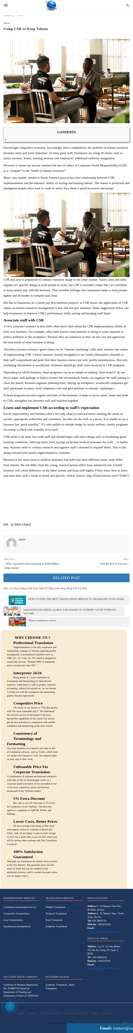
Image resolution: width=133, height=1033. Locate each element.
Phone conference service (42, 620)
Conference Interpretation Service (20, 907)
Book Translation (54, 920)
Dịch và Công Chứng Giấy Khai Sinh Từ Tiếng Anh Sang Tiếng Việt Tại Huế (45, 588)
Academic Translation (56, 926)
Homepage (8, 16)
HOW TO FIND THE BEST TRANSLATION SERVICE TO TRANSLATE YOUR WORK (76, 599)
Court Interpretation (13, 920)
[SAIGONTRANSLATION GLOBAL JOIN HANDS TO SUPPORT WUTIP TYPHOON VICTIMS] (12, 611)
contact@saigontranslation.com (102, 931)
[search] (128, 5)
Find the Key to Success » (114, 563)
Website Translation (55, 907)
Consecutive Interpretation (16, 913)
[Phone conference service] (17, 621)
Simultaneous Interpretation (17, 926)
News (21, 16)
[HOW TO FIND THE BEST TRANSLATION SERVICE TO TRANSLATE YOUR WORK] (17, 600)
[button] (66, 235)
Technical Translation (56, 913)
